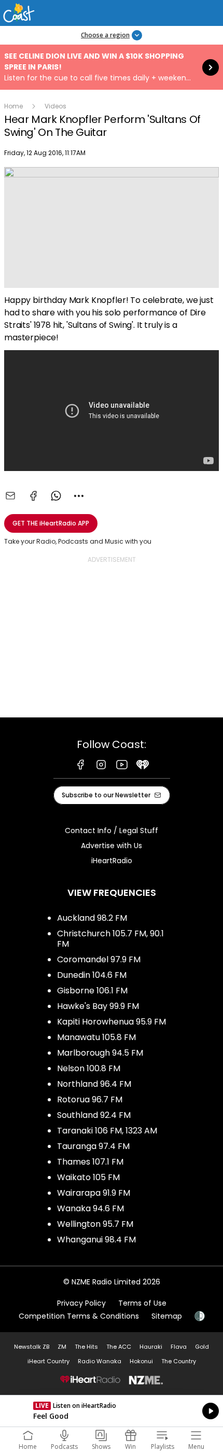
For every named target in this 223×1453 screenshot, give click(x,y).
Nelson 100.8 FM (88, 1068)
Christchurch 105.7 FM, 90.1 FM (110, 939)
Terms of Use (142, 1303)
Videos (55, 106)
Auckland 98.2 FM (92, 918)
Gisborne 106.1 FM (92, 991)
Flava (179, 1347)
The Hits (86, 1347)
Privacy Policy (81, 1303)
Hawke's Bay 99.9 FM (98, 1006)
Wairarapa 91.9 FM (93, 1193)
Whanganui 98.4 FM (96, 1240)
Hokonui (141, 1361)
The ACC (118, 1347)
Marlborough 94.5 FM (100, 1053)
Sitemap (166, 1316)
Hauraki (151, 1347)
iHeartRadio (111, 860)
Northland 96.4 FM (94, 1084)
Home (13, 106)
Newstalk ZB (31, 1347)
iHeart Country (48, 1361)
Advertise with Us (111, 845)
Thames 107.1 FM (90, 1162)
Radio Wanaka (99, 1361)
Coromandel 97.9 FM (99, 959)
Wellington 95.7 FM (95, 1224)
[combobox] (79, 496)
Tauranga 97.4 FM (93, 1146)
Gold (202, 1347)
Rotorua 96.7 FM (89, 1099)
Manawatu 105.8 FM (96, 1037)
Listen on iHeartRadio (111, 1411)
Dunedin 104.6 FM (92, 975)
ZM (62, 1347)
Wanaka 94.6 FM (90, 1208)
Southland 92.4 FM (94, 1115)
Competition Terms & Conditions (79, 1316)
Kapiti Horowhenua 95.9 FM (111, 1022)
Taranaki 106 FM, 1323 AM (107, 1131)
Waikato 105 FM (88, 1177)
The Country (178, 1361)
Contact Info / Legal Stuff (111, 830)
